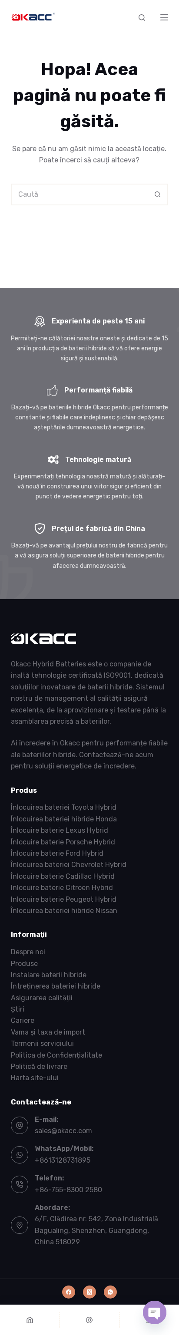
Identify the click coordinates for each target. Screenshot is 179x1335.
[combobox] (80, 194)
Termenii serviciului (42, 1043)
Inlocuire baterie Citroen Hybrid (62, 887)
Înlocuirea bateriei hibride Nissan (64, 910)
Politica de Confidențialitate (56, 1055)
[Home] (29, 1320)
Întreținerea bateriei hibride (55, 986)
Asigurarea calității (42, 998)
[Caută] (142, 17)
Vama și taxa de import (48, 1032)
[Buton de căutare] (157, 194)
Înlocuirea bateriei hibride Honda (64, 819)
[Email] (89, 1320)
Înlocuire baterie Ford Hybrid (57, 853)
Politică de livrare (39, 1066)
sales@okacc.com (63, 1131)
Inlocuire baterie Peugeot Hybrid (63, 899)
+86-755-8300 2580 (68, 1190)
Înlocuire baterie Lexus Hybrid (59, 830)
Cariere (22, 1020)
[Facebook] (68, 1292)
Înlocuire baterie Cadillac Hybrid (63, 876)
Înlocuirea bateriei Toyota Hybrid (63, 807)
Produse (24, 963)
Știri (17, 1009)
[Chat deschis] (154, 1312)
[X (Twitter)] (89, 1292)
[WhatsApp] (110, 1292)
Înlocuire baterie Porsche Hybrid (63, 842)
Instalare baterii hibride (48, 975)
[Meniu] (164, 17)
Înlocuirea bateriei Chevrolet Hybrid (68, 864)
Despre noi (28, 952)
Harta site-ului (35, 1078)
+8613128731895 (62, 1160)
